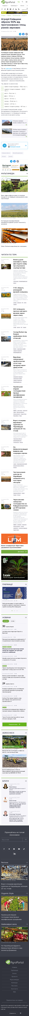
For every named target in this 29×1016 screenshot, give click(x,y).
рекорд (15, 302)
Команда (14, 982)
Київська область (6, 153)
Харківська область (17, 493)
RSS (14, 992)
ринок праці (19, 410)
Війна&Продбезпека (17, 153)
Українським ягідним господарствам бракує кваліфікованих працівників (19, 392)
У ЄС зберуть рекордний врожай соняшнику (20, 290)
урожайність (16, 528)
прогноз (18, 327)
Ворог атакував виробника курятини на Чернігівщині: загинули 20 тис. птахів (19, 426)
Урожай (10, 156)
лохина (22, 526)
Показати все (13, 724)
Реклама (14, 985)
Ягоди (20, 415)
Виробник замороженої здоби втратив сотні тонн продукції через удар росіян (19, 362)
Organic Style (23, 414)
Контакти (14, 989)
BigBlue (15, 410)
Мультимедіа (14, 979)
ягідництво (25, 410)
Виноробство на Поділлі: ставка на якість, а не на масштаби (13, 751)
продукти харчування (18, 350)
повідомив (8, 68)
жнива (23, 493)
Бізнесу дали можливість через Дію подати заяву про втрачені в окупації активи (20, 264)
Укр (19, 2)
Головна (3, 15)
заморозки (19, 524)
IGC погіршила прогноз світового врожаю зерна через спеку (20, 312)
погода (15, 327)
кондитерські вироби (18, 378)
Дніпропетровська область (19, 465)
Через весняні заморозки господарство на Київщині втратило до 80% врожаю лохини (20, 505)
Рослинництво (16, 15)
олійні (25, 302)
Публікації (14, 970)
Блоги (22, 5)
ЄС (22, 302)
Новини (9, 15)
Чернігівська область (18, 438)
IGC (21, 327)
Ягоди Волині (16, 415)
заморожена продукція (18, 376)
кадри (15, 412)
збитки (15, 283)
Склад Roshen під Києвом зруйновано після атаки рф (20, 335)
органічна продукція (23, 528)
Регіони (4, 156)
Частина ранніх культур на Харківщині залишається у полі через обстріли (19, 477)
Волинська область (20, 412)
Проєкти (14, 976)
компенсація (16, 281)
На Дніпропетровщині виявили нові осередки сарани (20, 450)
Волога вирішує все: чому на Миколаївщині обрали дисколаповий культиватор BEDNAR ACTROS (13, 771)
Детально (21, 551)
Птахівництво (16, 442)
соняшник (19, 302)
